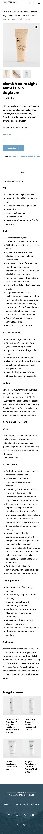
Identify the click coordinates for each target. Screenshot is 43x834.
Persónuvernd (21, 804)
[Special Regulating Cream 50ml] (12, 748)
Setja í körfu (13, 148)
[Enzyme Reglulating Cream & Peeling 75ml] (31, 748)
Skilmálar (8, 804)
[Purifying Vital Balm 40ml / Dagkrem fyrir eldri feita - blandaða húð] (12, 705)
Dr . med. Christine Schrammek (23, 12)
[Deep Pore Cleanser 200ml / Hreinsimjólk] (31, 705)
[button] (39, 3)
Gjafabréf (34, 804)
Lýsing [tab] (21, 172)
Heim (5, 12)
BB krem (12, 156)
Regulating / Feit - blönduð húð (16, 16)
